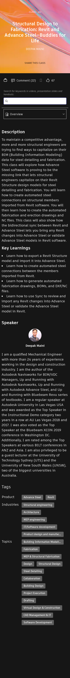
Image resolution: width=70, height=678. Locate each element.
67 (53, 80)
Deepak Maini (35, 49)
